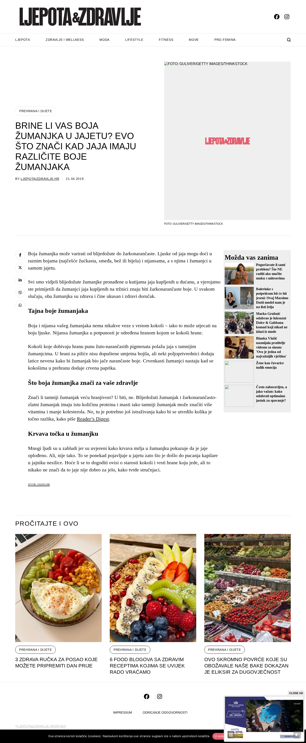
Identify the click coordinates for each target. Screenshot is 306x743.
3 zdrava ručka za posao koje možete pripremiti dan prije (56, 663)
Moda (104, 39)
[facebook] (277, 17)
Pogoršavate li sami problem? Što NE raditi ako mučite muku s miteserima (270, 271)
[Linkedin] (20, 280)
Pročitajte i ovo (46, 524)
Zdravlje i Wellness (65, 39)
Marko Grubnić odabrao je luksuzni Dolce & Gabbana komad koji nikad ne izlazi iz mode (271, 322)
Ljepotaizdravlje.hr (40, 179)
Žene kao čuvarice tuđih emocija (270, 365)
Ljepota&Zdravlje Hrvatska (41, 726)
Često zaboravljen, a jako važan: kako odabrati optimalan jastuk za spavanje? (271, 393)
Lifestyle (134, 39)
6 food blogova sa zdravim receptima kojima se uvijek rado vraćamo (147, 666)
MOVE (194, 39)
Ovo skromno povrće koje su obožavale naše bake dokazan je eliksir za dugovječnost (246, 666)
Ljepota (22, 39)
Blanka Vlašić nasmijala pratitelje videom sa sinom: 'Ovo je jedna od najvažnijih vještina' (271, 347)
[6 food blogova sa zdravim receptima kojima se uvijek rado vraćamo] (153, 588)
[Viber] (20, 293)
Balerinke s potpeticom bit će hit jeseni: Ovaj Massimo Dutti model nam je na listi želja (272, 298)
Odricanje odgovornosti (165, 712)
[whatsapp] (20, 305)
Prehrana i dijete (35, 111)
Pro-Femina (225, 39)
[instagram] (287, 17)
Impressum (122, 712)
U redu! (220, 736)
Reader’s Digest (93, 419)
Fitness (166, 39)
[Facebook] (20, 255)
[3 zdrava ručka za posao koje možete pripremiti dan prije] (58, 588)
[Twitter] (20, 267)
